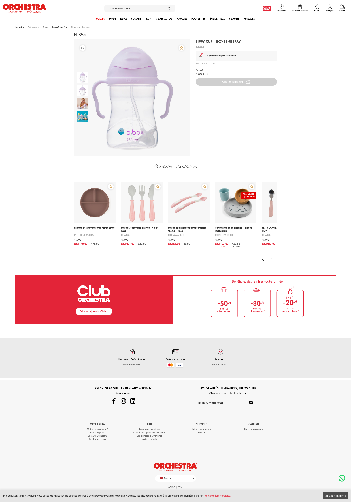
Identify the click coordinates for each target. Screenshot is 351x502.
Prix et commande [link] (201, 429)
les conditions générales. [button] (218, 495)
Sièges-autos (164, 18)
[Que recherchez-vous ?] (170, 8)
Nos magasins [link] (97, 432)
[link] (267, 8)
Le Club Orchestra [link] (97, 435)
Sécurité (234, 18)
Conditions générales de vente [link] (149, 432)
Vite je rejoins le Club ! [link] (93, 311)
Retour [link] (201, 432)
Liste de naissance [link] (253, 429)
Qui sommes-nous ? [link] (97, 429)
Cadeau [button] (253, 424)
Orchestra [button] (97, 424)
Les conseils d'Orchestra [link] (149, 435)
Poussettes (198, 18)
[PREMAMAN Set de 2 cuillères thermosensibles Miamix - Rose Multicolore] (189, 202)
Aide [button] (149, 424)
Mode (112, 18)
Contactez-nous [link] (97, 439)
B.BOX (200, 46)
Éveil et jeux (217, 18)
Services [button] (201, 424)
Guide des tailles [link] (149, 439)
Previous (263, 259)
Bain (148, 18)
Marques (249, 18)
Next (271, 259)
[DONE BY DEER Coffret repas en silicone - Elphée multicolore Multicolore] (235, 202)
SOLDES (100, 18)
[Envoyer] (253, 402)
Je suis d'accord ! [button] (335, 495)
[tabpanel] (94, 218)
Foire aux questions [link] (149, 429)
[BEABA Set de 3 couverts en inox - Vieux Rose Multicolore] (142, 202)
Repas (123, 18)
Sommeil (136, 18)
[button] (181, 48)
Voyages (181, 18)
